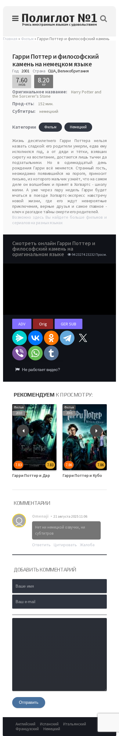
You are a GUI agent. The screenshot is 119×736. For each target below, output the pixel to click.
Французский (27, 728)
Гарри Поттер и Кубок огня (88, 475)
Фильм (50, 127)
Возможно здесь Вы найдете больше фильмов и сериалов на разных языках (59, 219)
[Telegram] (67, 338)
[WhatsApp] (35, 353)
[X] (83, 338)
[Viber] (19, 353)
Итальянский (74, 724)
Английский (25, 724)
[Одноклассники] (51, 338)
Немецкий (78, 127)
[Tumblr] (51, 353)
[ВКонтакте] (35, 338)
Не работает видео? (40, 369)
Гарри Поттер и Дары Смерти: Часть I (47, 475)
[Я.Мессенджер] (19, 338)
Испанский (49, 724)
